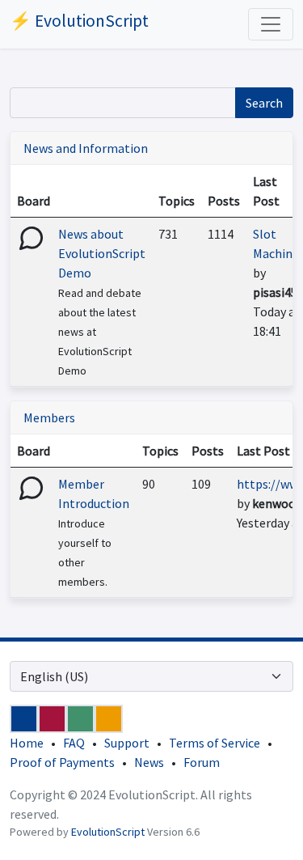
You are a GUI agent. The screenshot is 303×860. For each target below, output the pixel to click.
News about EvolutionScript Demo (101, 253)
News (149, 762)
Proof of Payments (62, 762)
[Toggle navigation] (270, 24)
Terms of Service (214, 743)
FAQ (74, 743)
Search (264, 103)
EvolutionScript (108, 831)
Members (49, 417)
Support (126, 743)
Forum (201, 762)
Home (27, 743)
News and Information (85, 148)
